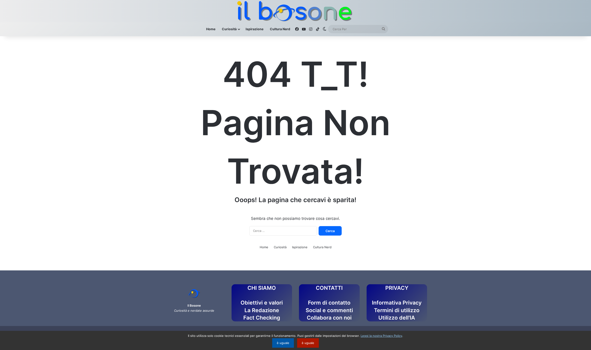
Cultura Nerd (280, 29)
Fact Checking (261, 317)
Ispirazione (254, 29)
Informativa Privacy (397, 302)
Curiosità (229, 29)
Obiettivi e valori (262, 302)
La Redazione (261, 310)
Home (210, 29)
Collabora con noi (329, 317)
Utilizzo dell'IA (396, 317)
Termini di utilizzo (396, 310)
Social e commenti (329, 310)
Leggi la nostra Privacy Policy (381, 336)
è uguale (283, 343)
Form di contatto (329, 302)
